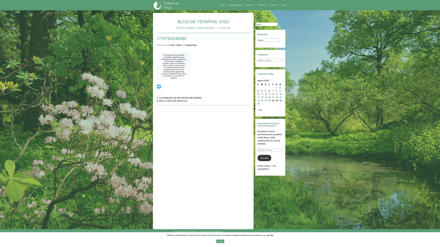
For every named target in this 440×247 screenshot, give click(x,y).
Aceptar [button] (220, 241)
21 (273, 97)
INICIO (222, 5)
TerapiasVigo (191, 44)
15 (277, 94)
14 (273, 94)
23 (280, 97)
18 (262, 97)
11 (262, 94)
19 (266, 97)
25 (262, 100)
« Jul (259, 109)
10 (258, 94)
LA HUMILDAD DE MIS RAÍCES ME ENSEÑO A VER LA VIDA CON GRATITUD (179, 99)
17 (258, 97)
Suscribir (264, 157)
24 (258, 100)
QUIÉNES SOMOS (234, 5)
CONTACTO (274, 5)
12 (266, 94)
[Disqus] (203, 137)
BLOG (283, 5)
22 (277, 97)
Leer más (269, 235)
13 (269, 94)
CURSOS (261, 5)
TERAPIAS (249, 5)
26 (266, 100)
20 (269, 97)
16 (280, 94)
